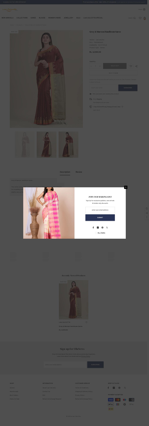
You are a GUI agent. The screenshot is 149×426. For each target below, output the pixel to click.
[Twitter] (107, 227)
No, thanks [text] (101, 233)
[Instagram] (98, 227)
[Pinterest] (102, 227)
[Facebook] (93, 227)
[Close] (125, 187)
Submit (100, 218)
